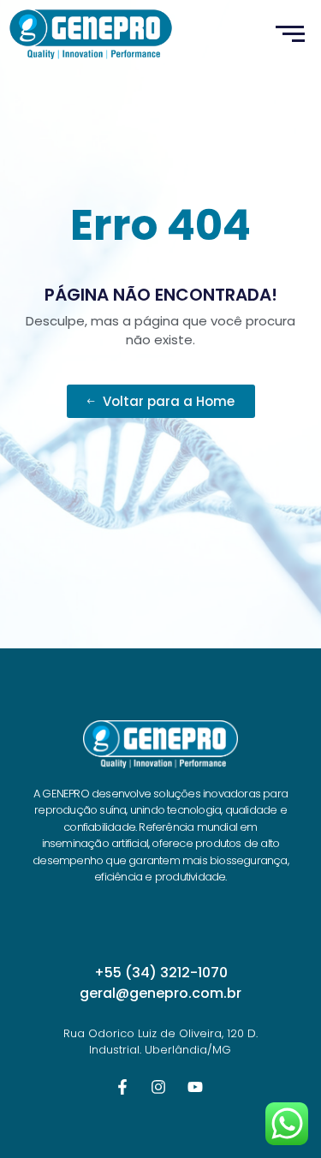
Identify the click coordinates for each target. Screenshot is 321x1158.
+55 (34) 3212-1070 (161, 972)
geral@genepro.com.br (160, 993)
